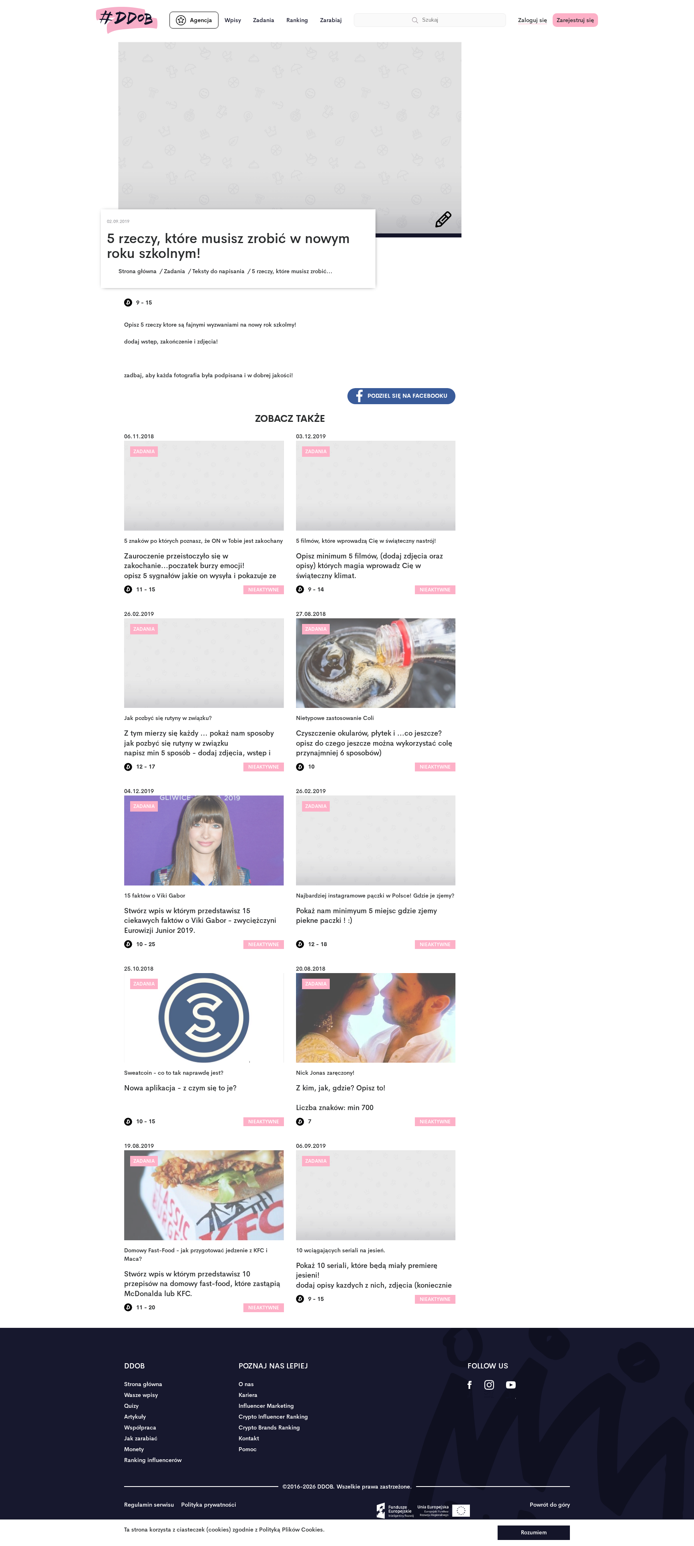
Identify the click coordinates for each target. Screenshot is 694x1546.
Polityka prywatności (208, 1504)
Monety (134, 1449)
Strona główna (143, 1384)
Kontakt (249, 1438)
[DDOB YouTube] (511, 1390)
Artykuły (135, 1416)
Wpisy (233, 20)
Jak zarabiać (140, 1438)
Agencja (201, 20)
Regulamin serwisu (149, 1504)
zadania (144, 451)
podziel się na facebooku (407, 395)
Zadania (263, 20)
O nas (246, 1384)
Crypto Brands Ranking (269, 1427)
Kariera (248, 1395)
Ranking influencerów (153, 1460)
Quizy (131, 1405)
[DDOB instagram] (489, 1390)
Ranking (297, 20)
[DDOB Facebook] (469, 1390)
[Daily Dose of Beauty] (126, 20)
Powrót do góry (550, 1504)
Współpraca (140, 1427)
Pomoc (248, 1449)
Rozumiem (534, 1532)
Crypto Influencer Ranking (273, 1416)
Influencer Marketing (266, 1405)
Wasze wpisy (141, 1395)
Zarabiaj (331, 20)
